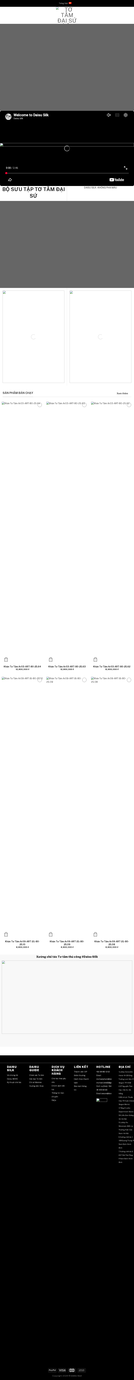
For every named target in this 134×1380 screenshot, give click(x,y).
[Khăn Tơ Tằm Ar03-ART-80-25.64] (22, 532)
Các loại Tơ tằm (35, 1079)
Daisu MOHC (12, 1079)
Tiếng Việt (63, 3)
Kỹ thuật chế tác (14, 1082)
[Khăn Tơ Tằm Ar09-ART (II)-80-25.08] (111, 807)
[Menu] (4, 15)
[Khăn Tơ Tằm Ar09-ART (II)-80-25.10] (22, 807)
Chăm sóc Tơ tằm (36, 1075)
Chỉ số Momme (35, 1082)
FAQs (54, 1100)
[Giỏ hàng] (129, 15)
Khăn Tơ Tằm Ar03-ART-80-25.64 (22, 666)
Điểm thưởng (80, 1075)
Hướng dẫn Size (36, 1086)
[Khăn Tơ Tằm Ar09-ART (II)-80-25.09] (67, 807)
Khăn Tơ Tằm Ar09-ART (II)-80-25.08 (111, 943)
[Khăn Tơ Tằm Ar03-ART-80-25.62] (111, 532)
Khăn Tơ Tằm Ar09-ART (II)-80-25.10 (22, 943)
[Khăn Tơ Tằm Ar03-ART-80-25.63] (67, 532)
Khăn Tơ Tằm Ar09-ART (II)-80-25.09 (67, 943)
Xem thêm (122, 393)
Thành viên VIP (80, 1072)
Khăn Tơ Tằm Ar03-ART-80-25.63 (67, 666)
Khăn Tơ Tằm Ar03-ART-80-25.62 (111, 666)
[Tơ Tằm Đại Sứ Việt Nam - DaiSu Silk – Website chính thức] (67, 15)
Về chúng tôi (12, 1075)
